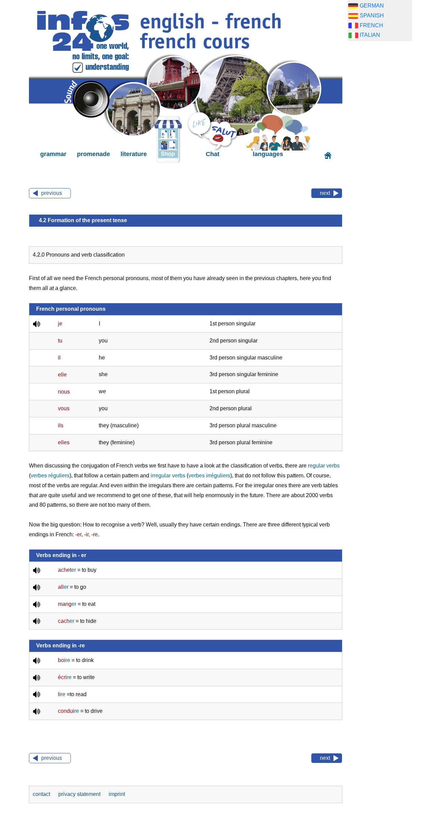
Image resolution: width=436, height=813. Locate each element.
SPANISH (372, 15)
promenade (93, 154)
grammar (53, 154)
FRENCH (371, 25)
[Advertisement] (379, 153)
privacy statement (80, 794)
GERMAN (372, 6)
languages (268, 154)
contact (42, 794)
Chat (212, 154)
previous (51, 193)
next (325, 193)
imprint (117, 794)
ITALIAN (370, 35)
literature (134, 154)
